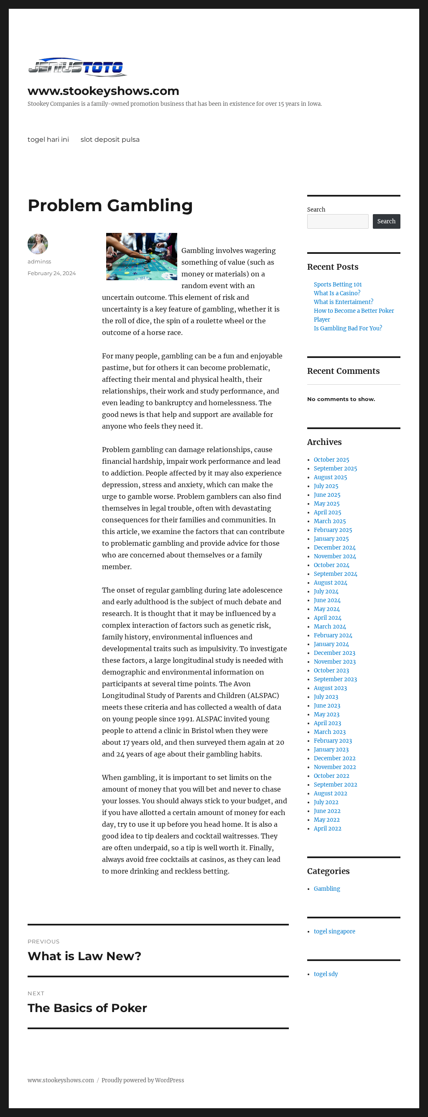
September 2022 (335, 784)
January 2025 (331, 538)
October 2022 (331, 776)
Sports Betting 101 (338, 284)
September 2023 (335, 679)
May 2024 (327, 609)
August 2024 (330, 582)
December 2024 (335, 547)
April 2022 (327, 828)
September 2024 (335, 574)
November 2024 (335, 556)
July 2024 (326, 591)
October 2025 (331, 459)
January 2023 (331, 749)
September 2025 (335, 468)
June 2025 (327, 494)
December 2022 (335, 758)
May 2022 (327, 819)
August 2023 (330, 688)
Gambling (327, 888)
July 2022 (326, 802)
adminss (39, 261)
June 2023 (327, 705)
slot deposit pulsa (110, 139)
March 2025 (330, 521)
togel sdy (326, 974)
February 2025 (333, 530)
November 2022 (335, 767)
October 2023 (331, 670)
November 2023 (335, 661)
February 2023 (333, 740)
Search (316, 209)
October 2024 (331, 565)
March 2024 (330, 626)
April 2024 (327, 617)
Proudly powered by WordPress (143, 1080)
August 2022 (330, 793)
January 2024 (331, 644)
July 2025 (326, 486)
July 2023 (326, 696)
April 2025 (327, 512)
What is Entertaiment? (343, 302)
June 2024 (327, 600)
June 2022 (327, 811)
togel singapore (334, 931)
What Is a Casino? (337, 293)
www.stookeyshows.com (103, 91)
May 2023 (326, 714)
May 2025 (327, 503)
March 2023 (330, 732)
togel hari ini (48, 139)
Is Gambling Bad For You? (348, 328)
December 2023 (334, 653)
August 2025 (330, 477)
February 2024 (333, 635)
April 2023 (327, 723)
